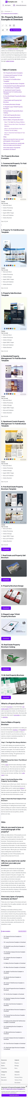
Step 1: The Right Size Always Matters (14, 122)
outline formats (10, 61)
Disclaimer (17, 1082)
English (3, 1063)
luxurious (15, 730)
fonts (6, 764)
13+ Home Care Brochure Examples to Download (13, 1004)
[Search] (22, 1)
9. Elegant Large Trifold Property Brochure (13, 107)
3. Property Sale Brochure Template (13, 83)
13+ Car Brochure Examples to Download (14, 994)
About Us (17, 1074)
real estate (17, 715)
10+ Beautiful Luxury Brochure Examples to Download (14, 947)
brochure (9, 706)
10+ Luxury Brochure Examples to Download (15, 942)
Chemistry (4, 1068)
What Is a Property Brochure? (12, 117)
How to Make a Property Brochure (13, 119)
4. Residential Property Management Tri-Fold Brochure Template (14, 86)
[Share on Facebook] (10, 25)
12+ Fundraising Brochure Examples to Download (13, 1027)
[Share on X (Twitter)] (6, 25)
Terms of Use (18, 1080)
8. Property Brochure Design (11, 104)
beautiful (23, 730)
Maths (3, 1065)
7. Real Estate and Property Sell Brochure (12, 101)
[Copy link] (2, 25)
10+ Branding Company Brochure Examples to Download (14, 952)
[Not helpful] (7, 30)
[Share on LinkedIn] (13, 25)
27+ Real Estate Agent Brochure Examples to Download (14, 1048)
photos (22, 788)
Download (6, 549)
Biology (17, 1065)
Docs (16, 1068)
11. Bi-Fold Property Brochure (11, 115)
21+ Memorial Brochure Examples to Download (12, 1033)
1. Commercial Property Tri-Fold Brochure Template (12, 76)
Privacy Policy (18, 1077)
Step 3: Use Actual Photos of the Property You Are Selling (13, 129)
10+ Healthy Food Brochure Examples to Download (14, 972)
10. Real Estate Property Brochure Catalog (13, 112)
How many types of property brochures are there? (11, 148)
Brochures (7, 11)
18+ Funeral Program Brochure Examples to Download (14, 989)
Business (3, 1077)
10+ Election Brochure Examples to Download (12, 978)
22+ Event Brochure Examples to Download (14, 1043)
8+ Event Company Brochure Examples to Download (14, 1038)
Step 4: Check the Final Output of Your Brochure (14, 133)
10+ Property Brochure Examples (13, 73)
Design (3, 1074)
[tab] (7, 5)
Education (4, 1080)
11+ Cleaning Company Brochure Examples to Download (14, 999)
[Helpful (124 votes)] (3, 30)
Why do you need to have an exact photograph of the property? (13, 140)
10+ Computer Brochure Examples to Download (13, 958)
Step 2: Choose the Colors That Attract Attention (14, 125)
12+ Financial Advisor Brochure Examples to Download (14, 1010)
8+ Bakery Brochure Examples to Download (14, 963)
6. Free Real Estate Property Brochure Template (14, 97)
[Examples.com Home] (11, 2)
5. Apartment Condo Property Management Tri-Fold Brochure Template (12, 92)
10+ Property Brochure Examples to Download (12, 937)
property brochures (13, 48)
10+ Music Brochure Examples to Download (14, 967)
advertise (5, 717)
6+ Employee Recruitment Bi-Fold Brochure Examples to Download (14, 1021)
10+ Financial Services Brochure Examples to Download (14, 1016)
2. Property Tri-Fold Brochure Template (12, 80)
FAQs (5, 137)
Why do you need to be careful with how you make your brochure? (13, 144)
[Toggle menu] (3, 2)
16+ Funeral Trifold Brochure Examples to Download (14, 983)
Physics (17, 1063)
